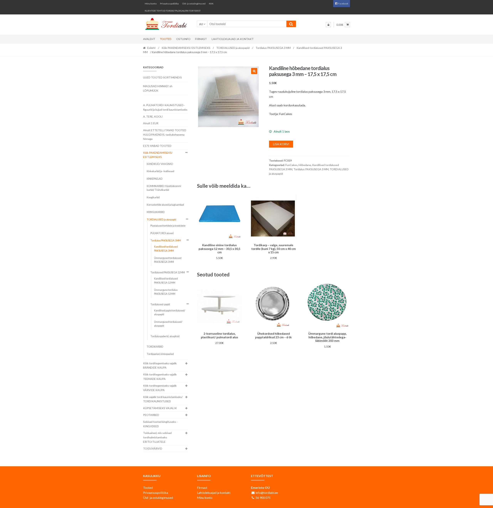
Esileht (151, 47)
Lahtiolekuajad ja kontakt (233, 39)
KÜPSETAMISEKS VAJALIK (160, 408)
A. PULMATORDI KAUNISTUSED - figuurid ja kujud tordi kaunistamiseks (165, 107)
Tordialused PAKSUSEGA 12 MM (167, 272)
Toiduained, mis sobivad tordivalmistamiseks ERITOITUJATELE (157, 437)
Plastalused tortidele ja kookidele (167, 225)
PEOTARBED (151, 414)
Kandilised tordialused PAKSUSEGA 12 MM (166, 280)
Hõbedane (304, 165)
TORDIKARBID (155, 346)
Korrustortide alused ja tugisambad (165, 204)
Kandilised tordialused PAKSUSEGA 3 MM (166, 248)
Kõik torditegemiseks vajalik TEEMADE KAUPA (160, 376)
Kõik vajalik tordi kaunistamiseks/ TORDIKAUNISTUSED (163, 399)
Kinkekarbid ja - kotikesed (160, 171)
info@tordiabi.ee (267, 492)
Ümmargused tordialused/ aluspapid (168, 323)
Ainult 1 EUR (150, 123)
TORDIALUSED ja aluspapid (233, 47)
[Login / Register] (328, 24)
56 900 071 (263, 497)
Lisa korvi (281, 144)
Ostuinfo (183, 39)
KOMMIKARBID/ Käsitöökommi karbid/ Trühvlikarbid (164, 188)
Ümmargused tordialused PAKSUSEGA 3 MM (167, 260)
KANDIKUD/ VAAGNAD (160, 164)
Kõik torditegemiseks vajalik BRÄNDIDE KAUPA (160, 365)
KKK (211, 3)
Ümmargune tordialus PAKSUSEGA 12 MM (166, 292)
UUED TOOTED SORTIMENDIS (162, 77)
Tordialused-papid (160, 304)
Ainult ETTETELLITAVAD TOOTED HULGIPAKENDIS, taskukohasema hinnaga (164, 134)
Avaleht (149, 39)
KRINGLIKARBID (156, 212)
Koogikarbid (153, 197)
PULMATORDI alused (162, 233)
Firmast (201, 39)
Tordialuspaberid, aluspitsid (164, 336)
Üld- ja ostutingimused (193, 3)
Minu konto (151, 3)
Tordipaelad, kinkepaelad (160, 354)
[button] (254, 71)
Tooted (165, 39)
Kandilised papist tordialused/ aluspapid (169, 312)
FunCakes (291, 165)
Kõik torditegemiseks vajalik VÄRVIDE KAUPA (160, 388)
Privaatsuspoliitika (169, 3)
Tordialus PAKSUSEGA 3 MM (273, 47)
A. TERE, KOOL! (153, 116)
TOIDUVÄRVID (152, 448)
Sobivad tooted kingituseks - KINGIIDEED (160, 424)
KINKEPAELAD (155, 178)
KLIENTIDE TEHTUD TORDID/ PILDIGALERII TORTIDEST (173, 10)
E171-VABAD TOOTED (157, 145)
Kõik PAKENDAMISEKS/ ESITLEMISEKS (186, 47)
